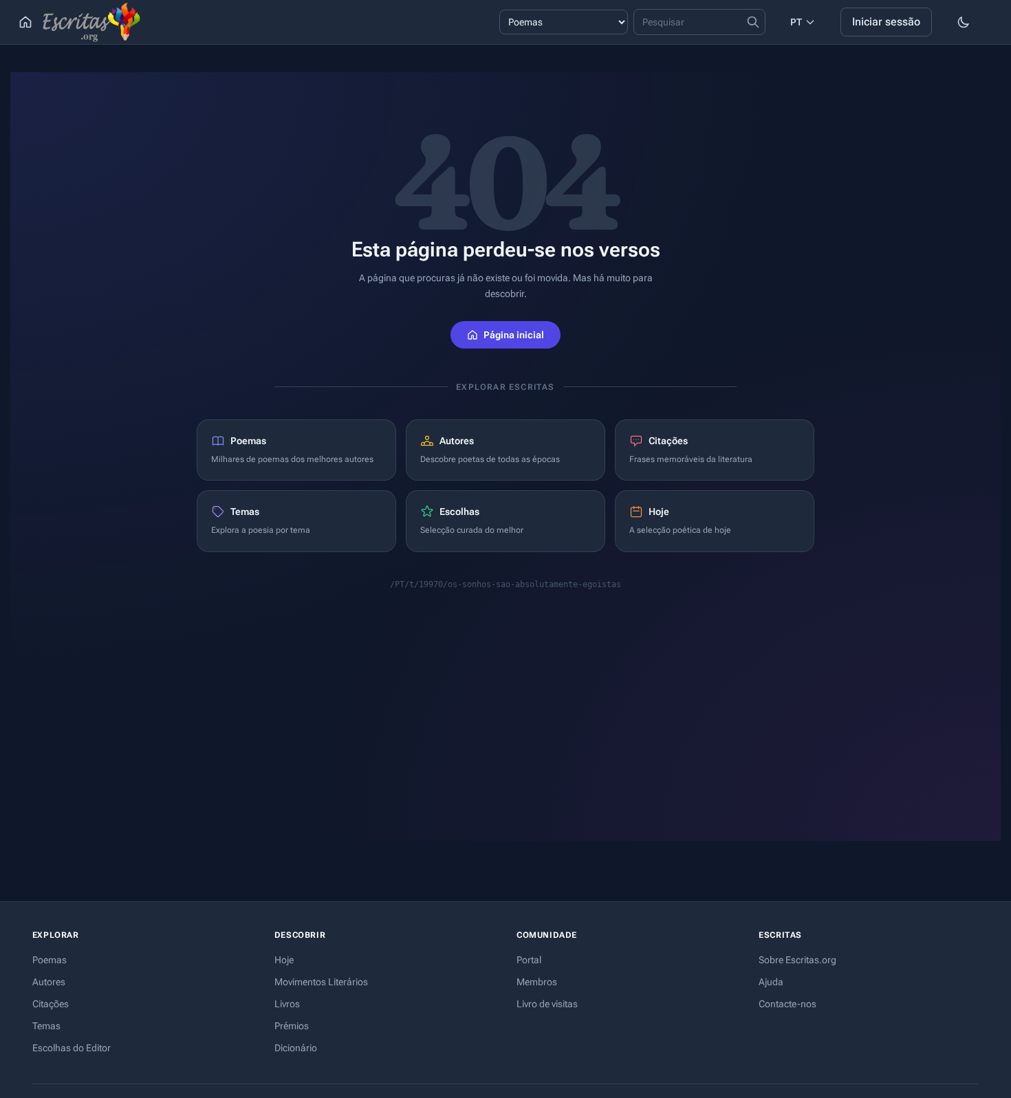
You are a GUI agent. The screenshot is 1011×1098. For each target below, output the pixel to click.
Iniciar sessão (886, 21)
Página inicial (513, 334)
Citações (50, 1003)
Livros (287, 1003)
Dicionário (295, 1047)
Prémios (291, 1025)
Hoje (284, 959)
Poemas (49, 959)
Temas (46, 1025)
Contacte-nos (787, 1003)
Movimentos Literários (321, 981)
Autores (48, 981)
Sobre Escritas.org (797, 959)
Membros (537, 981)
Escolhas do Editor (71, 1047)
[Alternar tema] (963, 22)
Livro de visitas (547, 1003)
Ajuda (771, 981)
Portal (529, 959)
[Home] (25, 22)
